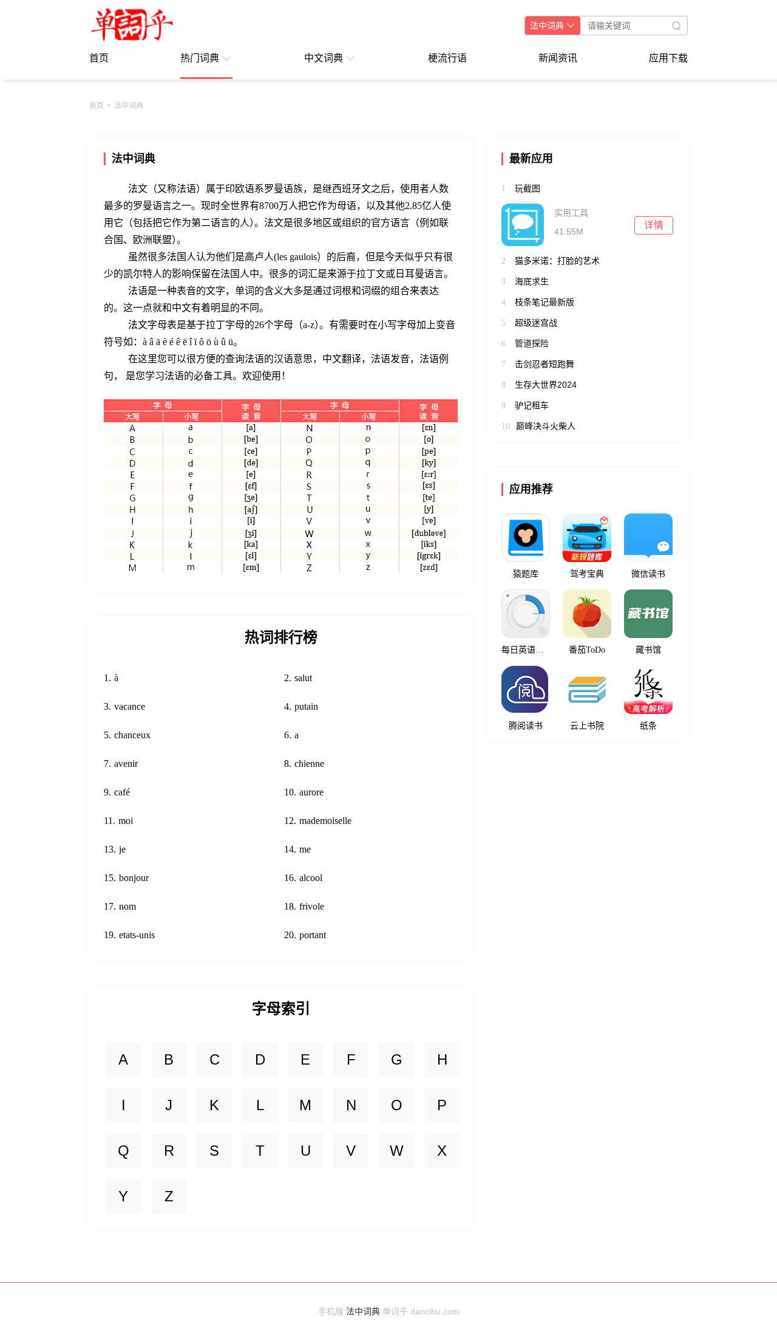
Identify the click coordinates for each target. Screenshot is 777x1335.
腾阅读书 (526, 725)
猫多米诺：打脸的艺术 (557, 261)
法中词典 (128, 105)
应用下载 (668, 58)
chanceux (132, 735)
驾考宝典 (587, 573)
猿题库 (525, 573)
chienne (309, 763)
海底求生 (532, 281)
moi (125, 820)
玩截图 (527, 188)
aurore (311, 792)
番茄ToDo (587, 649)
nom (127, 906)
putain (306, 706)
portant (312, 935)
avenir (126, 763)
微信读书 (648, 573)
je (122, 849)
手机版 (331, 1311)
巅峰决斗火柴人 (545, 426)
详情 (653, 225)
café (122, 792)
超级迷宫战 (536, 323)
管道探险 (532, 343)
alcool (310, 878)
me (305, 849)
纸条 (648, 725)
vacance (129, 706)
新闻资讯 (557, 58)
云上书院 (587, 725)
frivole (311, 906)
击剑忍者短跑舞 (544, 364)
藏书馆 (648, 649)
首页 (99, 58)
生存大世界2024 (546, 385)
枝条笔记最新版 (544, 302)
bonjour (134, 878)
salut (303, 678)
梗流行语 (447, 58)
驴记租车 (532, 405)
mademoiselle (325, 820)
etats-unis (137, 935)
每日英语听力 (525, 649)
